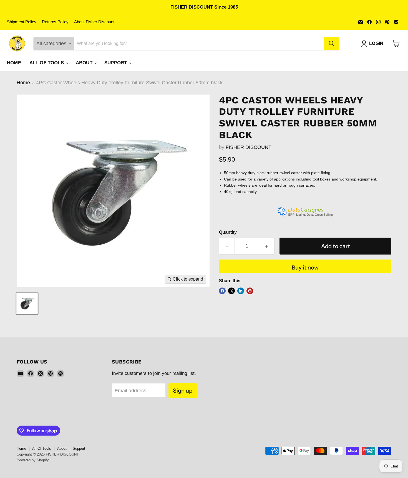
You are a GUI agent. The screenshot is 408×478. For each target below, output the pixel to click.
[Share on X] (231, 291)
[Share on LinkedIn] (240, 291)
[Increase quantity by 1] (266, 246)
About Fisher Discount (94, 22)
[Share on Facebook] (222, 291)
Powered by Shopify (33, 460)
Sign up (182, 390)
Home (14, 62)
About (85, 62)
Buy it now (305, 267)
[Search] (331, 43)
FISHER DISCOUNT (248, 147)
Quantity (228, 232)
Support (116, 62)
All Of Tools (47, 62)
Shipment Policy (21, 22)
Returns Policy (55, 22)
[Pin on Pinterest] (249, 291)
